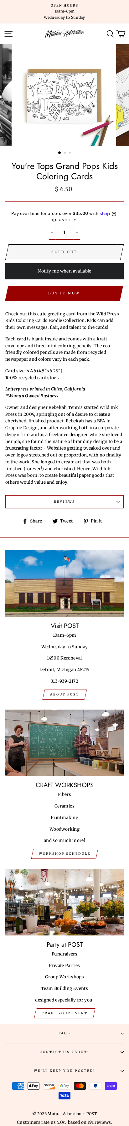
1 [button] (59, 153)
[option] (64, 11)
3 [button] (70, 153)
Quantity (64, 220)
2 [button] (65, 153)
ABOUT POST (64, 694)
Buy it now (64, 293)
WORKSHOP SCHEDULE (64, 854)
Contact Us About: (64, 1052)
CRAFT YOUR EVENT (65, 1013)
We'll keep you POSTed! (64, 1071)
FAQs (64, 1033)
